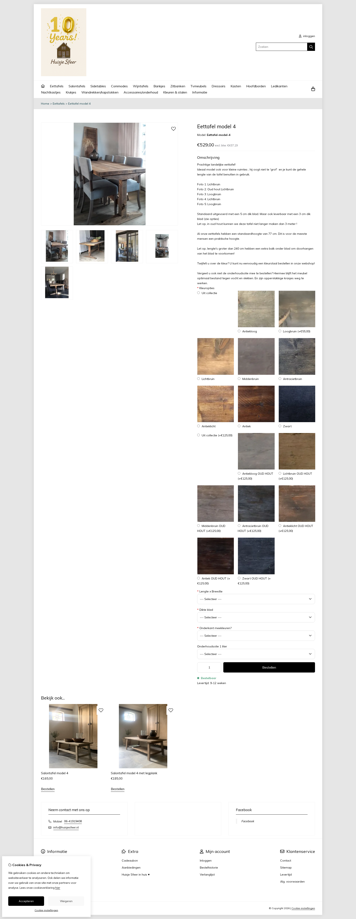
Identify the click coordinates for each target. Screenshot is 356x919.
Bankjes (159, 86)
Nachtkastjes (51, 92)
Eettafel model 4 (79, 103)
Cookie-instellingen (303, 908)
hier (57, 887)
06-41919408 (73, 821)
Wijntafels (140, 86)
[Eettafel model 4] (109, 224)
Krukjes (71, 92)
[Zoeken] (311, 47)
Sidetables (98, 86)
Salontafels (77, 86)
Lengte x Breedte (209, 591)
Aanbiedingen (131, 867)
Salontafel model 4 (54, 773)
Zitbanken (177, 86)
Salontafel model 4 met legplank (134, 773)
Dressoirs (218, 86)
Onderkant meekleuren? (214, 628)
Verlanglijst (207, 874)
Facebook (247, 821)
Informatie (199, 92)
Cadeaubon (130, 860)
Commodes (119, 86)
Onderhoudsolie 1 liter (212, 646)
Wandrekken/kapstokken (99, 92)
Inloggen (206, 860)
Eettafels (56, 86)
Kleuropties (205, 288)
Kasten (236, 86)
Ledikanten (279, 86)
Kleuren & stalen (175, 92)
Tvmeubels (198, 86)
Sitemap (286, 867)
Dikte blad (205, 610)
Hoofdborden (256, 86)
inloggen (308, 36)
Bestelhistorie (209, 867)
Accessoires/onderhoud (141, 92)
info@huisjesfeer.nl (66, 827)
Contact (285, 860)
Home (45, 103)
